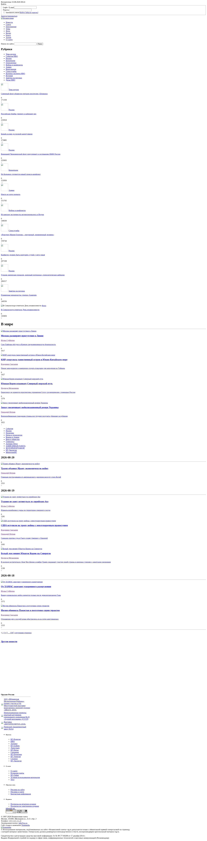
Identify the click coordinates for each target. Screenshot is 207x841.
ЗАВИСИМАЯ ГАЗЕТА (16, 446)
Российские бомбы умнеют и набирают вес (18, 114)
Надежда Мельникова (10, 388)
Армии (9, 67)
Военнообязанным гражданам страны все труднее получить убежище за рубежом (34, 416)
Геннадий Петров (8, 412)
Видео (8, 33)
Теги (12, 780)
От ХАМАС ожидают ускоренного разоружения (26, 586)
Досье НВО (10, 80)
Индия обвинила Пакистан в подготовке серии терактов (30, 610)
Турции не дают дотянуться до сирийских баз (24, 501)
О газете (9, 40)
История (9, 76)
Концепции (10, 61)
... (9, 633)
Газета (8, 24)
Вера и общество (13, 439)
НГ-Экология (11, 450)
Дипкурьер (15, 748)
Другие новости (9, 641)
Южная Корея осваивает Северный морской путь (27, 383)
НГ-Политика (16, 754)
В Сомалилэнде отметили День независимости (20, 310)
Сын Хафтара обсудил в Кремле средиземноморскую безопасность (28, 344)
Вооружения (11, 69)
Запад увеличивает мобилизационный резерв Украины (30, 407)
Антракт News (12, 444)
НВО (13, 741)
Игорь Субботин (8, 340)
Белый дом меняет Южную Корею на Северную (26, 553)
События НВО (12, 56)
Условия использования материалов (25, 777)
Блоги (8, 35)
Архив (8, 37)
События (9, 429)
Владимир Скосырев (9, 364)
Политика (10, 433)
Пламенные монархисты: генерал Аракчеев (19, 295)
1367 (12, 633)
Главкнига (10, 442)
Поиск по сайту (7, 44)
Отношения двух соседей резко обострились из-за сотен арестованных (30, 619)
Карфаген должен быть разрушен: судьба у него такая (23, 255)
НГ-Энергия (16, 757)
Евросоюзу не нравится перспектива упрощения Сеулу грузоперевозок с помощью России (38, 392)
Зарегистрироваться (9, 16)
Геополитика (11, 63)
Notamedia (25, 825)
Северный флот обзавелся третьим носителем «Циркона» (24, 94)
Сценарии (15, 752)
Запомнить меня (12, 13)
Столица (14, 759)
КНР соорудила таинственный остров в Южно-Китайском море (34, 359)
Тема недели (11, 54)
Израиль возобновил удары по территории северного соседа (25, 510)
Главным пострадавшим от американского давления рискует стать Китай (31, 477)
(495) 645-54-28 (15, 821)
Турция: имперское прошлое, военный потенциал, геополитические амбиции (33, 275)
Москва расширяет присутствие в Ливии (22, 335)
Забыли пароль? (31, 13)
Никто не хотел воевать (10, 194)
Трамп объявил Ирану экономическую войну (24, 468)
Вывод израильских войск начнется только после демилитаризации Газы (31, 595)
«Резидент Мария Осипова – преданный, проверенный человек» (27, 235)
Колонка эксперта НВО (15, 74)
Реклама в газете (17, 792)
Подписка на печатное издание (23, 804)
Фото (8, 31)
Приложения (11, 27)
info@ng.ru (23, 823)
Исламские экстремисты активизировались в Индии (22, 214)
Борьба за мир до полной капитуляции (16, 134)
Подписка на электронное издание (25, 806)
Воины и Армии (12, 437)
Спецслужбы (11, 71)
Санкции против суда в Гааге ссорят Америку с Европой (24, 538)
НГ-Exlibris (15, 746)
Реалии (9, 58)
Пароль (6, 10)
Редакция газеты (17, 773)
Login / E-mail (8, 7)
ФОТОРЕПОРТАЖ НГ (15, 448)
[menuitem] (106, 22)
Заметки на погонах (14, 78)
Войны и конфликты (14, 65)
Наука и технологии (14, 435)
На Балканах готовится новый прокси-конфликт (21, 174)
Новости (9, 22)
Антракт (14, 744)
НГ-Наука (15, 750)
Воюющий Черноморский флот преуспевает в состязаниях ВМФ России (30, 154)
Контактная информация (21, 794)
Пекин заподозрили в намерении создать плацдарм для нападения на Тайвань (33, 368)
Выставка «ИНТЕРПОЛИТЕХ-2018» (15, 723)
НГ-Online (15, 775)
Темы (8, 29)
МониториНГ (11, 452)
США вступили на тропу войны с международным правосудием (34, 525)
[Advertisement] (15, 669)
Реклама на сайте (18, 790)
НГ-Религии (16, 739)
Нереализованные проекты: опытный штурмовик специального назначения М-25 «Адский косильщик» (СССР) (17, 716)
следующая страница (23, 633)
